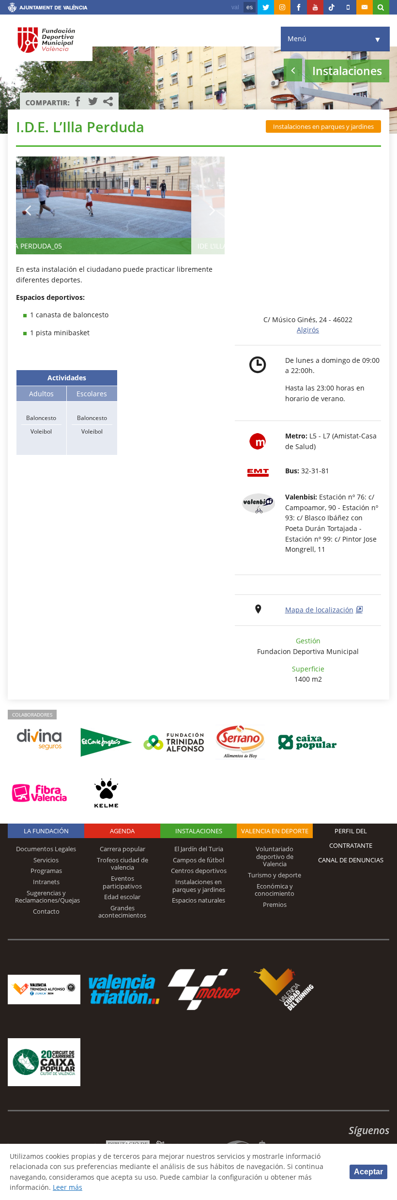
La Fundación (46, 830)
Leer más (67, 1187)
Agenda (122, 830)
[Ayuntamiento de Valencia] (48, 8)
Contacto (46, 911)
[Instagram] (282, 7)
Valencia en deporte (274, 830)
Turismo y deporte (274, 875)
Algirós (308, 329)
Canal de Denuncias (350, 860)
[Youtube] (315, 7)
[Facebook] (298, 7)
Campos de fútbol (198, 860)
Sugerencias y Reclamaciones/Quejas (47, 896)
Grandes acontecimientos (122, 912)
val (235, 7)
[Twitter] (266, 7)
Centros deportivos (199, 870)
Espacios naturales (198, 900)
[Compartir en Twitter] (93, 101)
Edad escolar (122, 896)
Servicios (46, 860)
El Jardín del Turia (198, 848)
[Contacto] (364, 7)
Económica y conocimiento (274, 890)
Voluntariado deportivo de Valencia (274, 856)
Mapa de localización (319, 609)
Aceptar (368, 1172)
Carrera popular (122, 848)
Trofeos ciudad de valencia (122, 864)
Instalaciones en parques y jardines (323, 126)
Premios (275, 904)
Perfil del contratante (350, 838)
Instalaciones (198, 830)
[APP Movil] (348, 7)
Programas (46, 870)
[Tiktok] (331, 7)
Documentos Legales (46, 848)
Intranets (46, 881)
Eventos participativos (122, 882)
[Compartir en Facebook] (78, 101)
